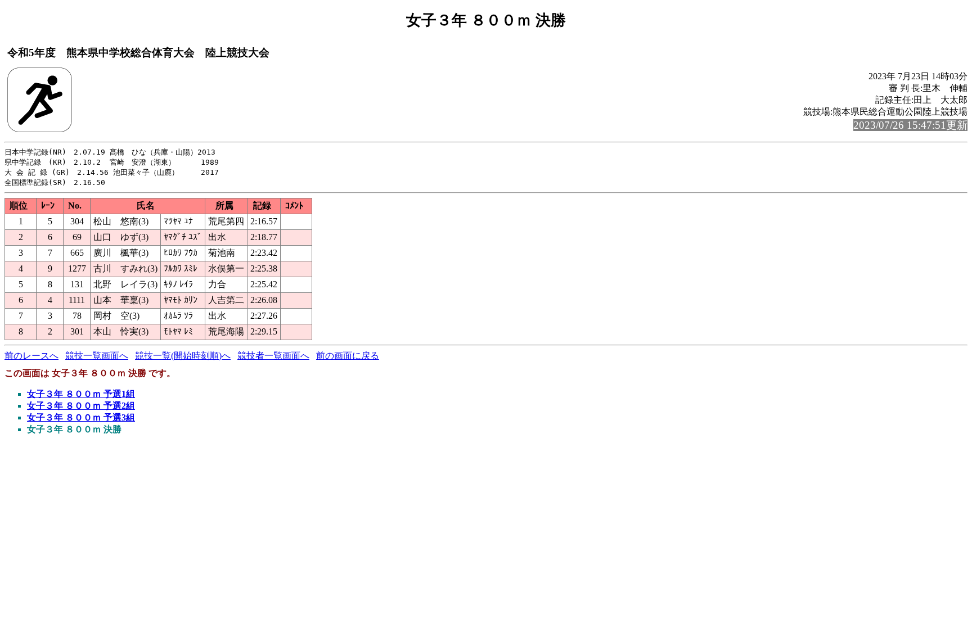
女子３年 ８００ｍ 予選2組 (81, 405)
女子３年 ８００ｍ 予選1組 (81, 394)
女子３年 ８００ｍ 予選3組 (81, 417)
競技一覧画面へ (96, 355)
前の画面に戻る (347, 355)
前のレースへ (31, 355)
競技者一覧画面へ (273, 355)
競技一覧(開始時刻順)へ (183, 355)
